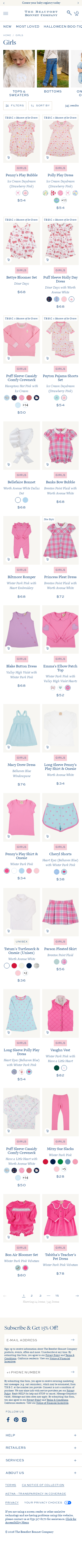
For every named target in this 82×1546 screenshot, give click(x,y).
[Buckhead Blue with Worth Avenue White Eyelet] (25, 500)
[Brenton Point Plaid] (64, 962)
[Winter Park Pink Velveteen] (25, 1268)
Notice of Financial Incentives (52, 1403)
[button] (8, 158)
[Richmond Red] (14, 966)
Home (7, 35)
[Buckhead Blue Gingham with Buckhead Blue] (18, 405)
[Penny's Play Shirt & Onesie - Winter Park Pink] (21, 817)
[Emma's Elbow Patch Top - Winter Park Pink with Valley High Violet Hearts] (60, 629)
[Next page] (77, 1296)
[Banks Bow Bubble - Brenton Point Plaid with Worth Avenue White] (60, 445)
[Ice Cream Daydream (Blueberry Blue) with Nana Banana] (56, 398)
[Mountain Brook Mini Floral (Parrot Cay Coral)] (14, 1072)
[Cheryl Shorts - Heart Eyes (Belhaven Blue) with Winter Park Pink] (60, 817)
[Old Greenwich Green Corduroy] (56, 962)
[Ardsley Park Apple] (53, 193)
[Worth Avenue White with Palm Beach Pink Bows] (53, 688)
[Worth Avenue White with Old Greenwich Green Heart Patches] (60, 688)
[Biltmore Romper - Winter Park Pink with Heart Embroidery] (21, 540)
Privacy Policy (52, 1355)
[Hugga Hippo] (56, 200)
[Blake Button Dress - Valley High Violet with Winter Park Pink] (21, 629)
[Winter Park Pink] (7, 871)
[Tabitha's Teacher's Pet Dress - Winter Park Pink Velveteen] (60, 1218)
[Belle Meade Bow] (68, 193)
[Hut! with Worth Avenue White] (49, 299)
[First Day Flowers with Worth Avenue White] (56, 299)
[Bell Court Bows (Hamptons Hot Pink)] (60, 193)
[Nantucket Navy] (29, 966)
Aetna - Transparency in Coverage (35, 1493)
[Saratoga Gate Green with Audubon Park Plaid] (56, 1068)
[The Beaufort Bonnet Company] (41, 13)
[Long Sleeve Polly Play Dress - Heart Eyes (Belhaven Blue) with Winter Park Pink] (21, 1013)
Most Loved (27, 26)
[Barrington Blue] (68, 1162)
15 (57, 1295)
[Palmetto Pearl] (21, 966)
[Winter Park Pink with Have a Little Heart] (64, 1068)
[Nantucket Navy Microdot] (36, 966)
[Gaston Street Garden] (45, 193)
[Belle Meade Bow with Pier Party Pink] (18, 193)
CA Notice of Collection (43, 1485)
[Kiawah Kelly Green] (60, 1162)
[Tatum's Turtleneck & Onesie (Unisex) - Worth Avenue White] (21, 912)
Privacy (12, 1502)
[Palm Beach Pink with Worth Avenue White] (64, 299)
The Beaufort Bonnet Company (34, 1532)
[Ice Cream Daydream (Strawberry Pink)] (25, 193)
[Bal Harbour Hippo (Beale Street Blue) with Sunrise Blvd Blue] (7, 398)
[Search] (69, 13)
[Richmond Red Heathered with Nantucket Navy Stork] (29, 398)
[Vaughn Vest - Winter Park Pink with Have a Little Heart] (60, 1013)
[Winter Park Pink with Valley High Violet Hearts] (68, 688)
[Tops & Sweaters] (19, 73)
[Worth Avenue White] (14, 871)
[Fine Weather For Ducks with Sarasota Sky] (18, 1268)
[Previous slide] (4, 3)
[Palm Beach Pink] (36, 871)
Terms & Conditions (57, 1400)
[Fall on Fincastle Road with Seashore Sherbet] (21, 1072)
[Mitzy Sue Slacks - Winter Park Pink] (60, 1112)
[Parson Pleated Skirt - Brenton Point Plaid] (60, 912)
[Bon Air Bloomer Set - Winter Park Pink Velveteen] (21, 1218)
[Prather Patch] (75, 193)
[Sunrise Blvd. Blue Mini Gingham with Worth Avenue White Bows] (56, 872)
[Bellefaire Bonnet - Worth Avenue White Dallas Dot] (21, 445)
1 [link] (23, 1295)
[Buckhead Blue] (21, 871)
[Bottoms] (52, 71)
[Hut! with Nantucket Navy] (14, 398)
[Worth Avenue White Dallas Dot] (18, 500)
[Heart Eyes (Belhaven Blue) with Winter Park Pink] (64, 872)
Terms (10, 1485)
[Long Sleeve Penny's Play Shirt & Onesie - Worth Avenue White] (60, 728)
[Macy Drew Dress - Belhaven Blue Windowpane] (21, 728)
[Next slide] (78, 3)
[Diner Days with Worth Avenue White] (71, 299)
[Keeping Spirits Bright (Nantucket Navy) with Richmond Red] (36, 398)
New (7, 26)
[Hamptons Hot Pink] (29, 871)
